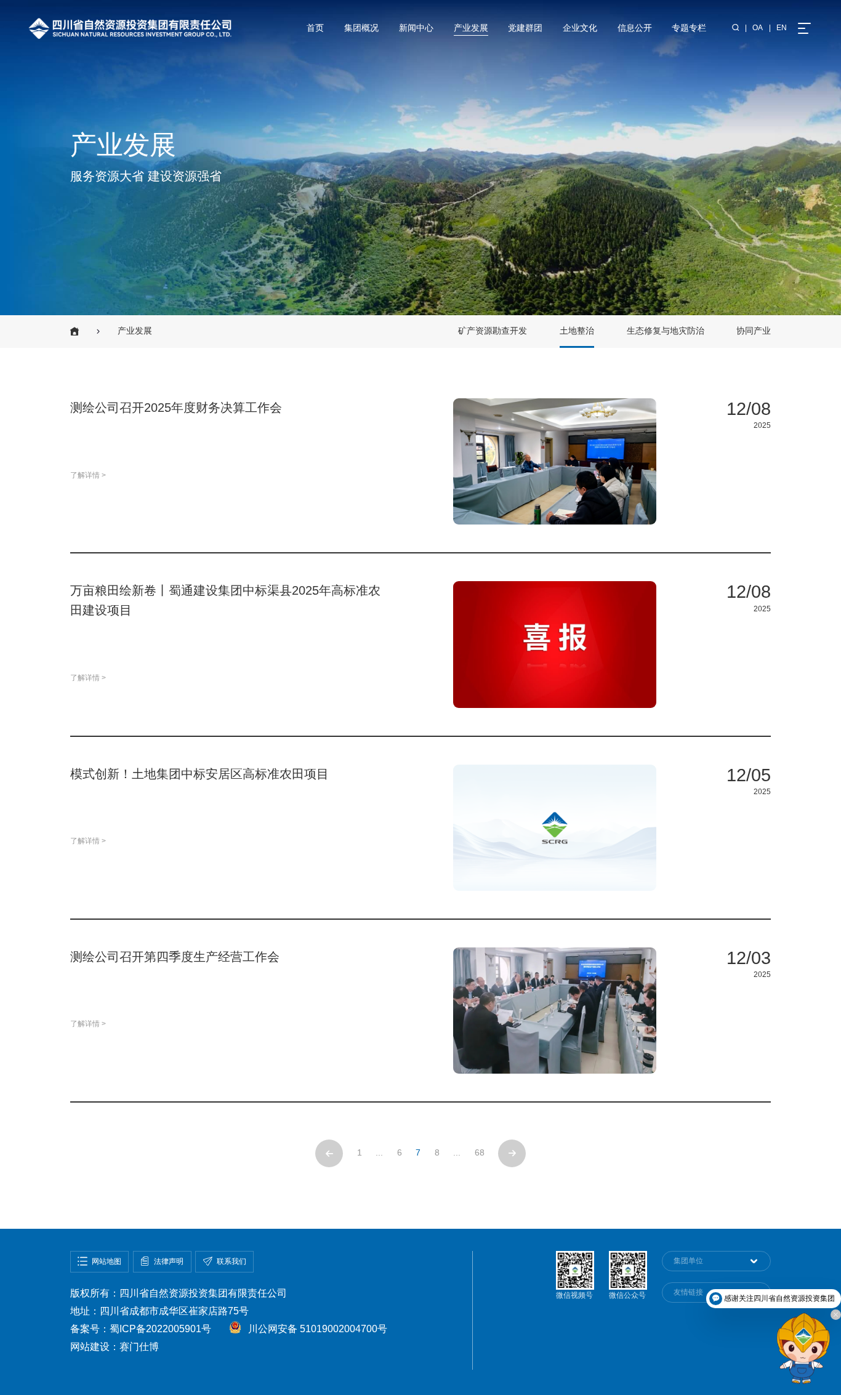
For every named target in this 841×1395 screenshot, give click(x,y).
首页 (315, 28)
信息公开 (635, 28)
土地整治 (577, 331)
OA (757, 27)
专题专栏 (689, 28)
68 (480, 1152)
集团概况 (361, 28)
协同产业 (753, 331)
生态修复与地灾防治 (665, 331)
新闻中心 (416, 28)
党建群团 (525, 28)
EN (781, 27)
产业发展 (471, 28)
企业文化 (580, 28)
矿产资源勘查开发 (492, 331)
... (457, 1152)
